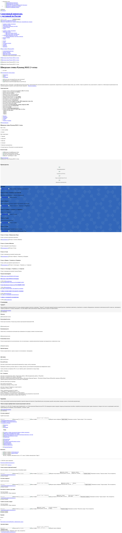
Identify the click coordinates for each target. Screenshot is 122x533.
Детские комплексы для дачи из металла (14, 36)
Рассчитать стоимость (85, 496)
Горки (4, 28)
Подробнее (8, 310)
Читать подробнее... (32, 85)
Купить (10, 281)
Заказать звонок (87, 473)
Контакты (5, 46)
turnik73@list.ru (16, 7)
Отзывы (5, 44)
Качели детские (6, 27)
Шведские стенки (7, 25)
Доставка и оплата (7, 43)
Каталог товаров (12, 21)
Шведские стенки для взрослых (12, 34)
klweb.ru (9, 464)
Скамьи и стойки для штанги (9, 23)
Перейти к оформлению (16, 521)
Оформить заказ (4, 529)
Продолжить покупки (5, 521)
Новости (5, 45)
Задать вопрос (12, 72)
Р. (13, 48)
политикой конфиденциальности (8, 420)
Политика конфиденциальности (7, 462)
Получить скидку (64, 508)
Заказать (6, 72)
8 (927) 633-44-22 (14, 2)
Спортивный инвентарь (8, 51)
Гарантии (10, 447)
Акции (4, 40)
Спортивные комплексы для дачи (10, 26)
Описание (5, 117)
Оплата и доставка (7, 120)
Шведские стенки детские (11, 33)
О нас (4, 42)
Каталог (5, 115)
